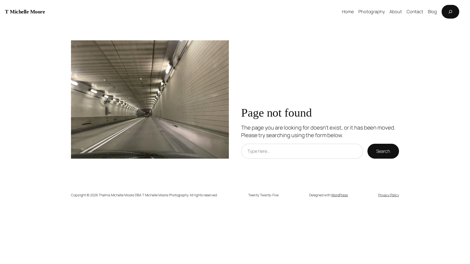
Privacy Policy (388, 195)
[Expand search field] (450, 12)
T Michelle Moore (25, 12)
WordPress (339, 195)
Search (383, 151)
